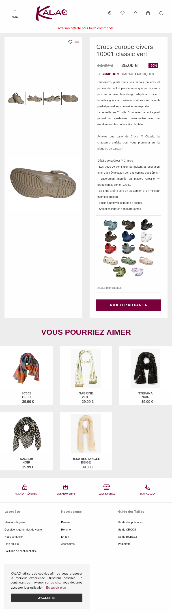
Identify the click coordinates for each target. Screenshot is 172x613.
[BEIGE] (110, 260)
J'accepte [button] (46, 598)
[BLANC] (146, 237)
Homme (66, 529)
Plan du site (11, 544)
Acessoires (68, 544)
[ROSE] (146, 260)
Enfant (65, 536)
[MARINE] (128, 237)
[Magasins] (109, 13)
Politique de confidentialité (20, 551)
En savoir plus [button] (56, 587)
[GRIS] (128, 248)
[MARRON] (128, 225)
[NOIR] (146, 225)
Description (108, 74)
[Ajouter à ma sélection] (71, 42)
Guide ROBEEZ (127, 536)
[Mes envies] (122, 13)
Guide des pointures (130, 522)
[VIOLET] (137, 272)
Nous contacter (13, 536)
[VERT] (110, 225)
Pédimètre (124, 544)
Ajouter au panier (129, 305)
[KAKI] (119, 272)
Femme (65, 522)
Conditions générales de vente (23, 529)
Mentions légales (14, 522)
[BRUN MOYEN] (146, 248)
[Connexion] (135, 13)
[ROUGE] (110, 248)
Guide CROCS (127, 529)
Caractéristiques (138, 74)
